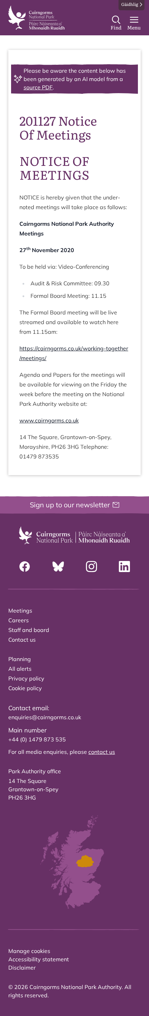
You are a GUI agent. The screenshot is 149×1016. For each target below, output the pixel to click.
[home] (36, 18)
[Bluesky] (58, 566)
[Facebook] (24, 566)
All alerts (20, 668)
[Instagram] (91, 566)
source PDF (38, 87)
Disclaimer (22, 967)
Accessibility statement (38, 959)
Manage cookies (29, 950)
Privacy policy (26, 678)
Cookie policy (25, 688)
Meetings (20, 610)
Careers (18, 620)
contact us (101, 751)
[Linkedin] (124, 566)
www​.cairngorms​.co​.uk (49, 420)
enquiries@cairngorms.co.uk (44, 717)
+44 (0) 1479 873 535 (37, 739)
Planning (19, 659)
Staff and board (28, 629)
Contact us (22, 639)
